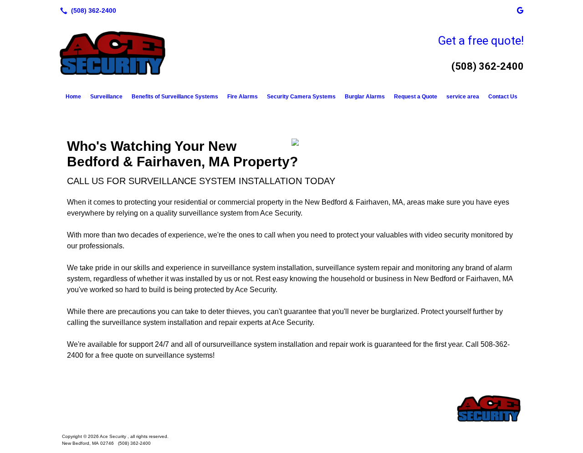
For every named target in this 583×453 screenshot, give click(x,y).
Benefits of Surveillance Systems (175, 96)
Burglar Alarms (365, 96)
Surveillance (106, 96)
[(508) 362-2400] (86, 10)
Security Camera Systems (301, 96)
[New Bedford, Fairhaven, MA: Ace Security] (291, 408)
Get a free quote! (481, 40)
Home (73, 96)
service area (462, 96)
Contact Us (502, 96)
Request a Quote (415, 96)
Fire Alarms (242, 96)
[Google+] (520, 10)
